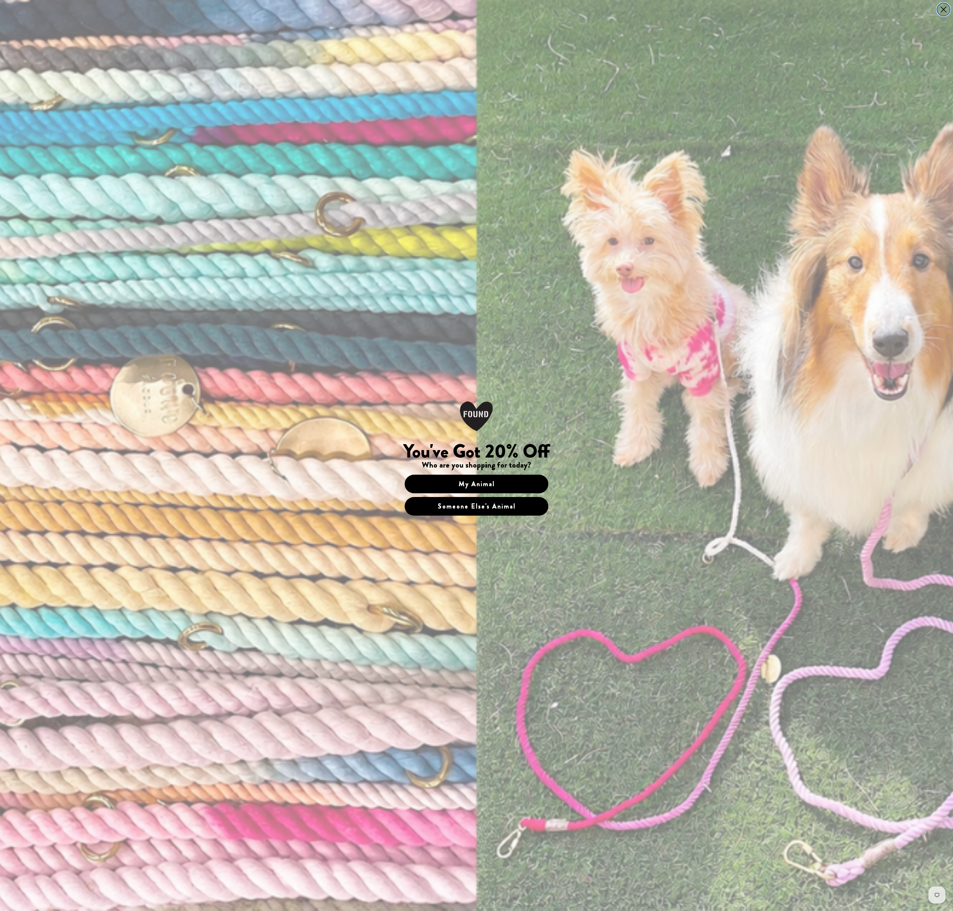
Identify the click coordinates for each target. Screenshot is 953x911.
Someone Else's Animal (477, 506)
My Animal (477, 484)
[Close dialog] (943, 9)
